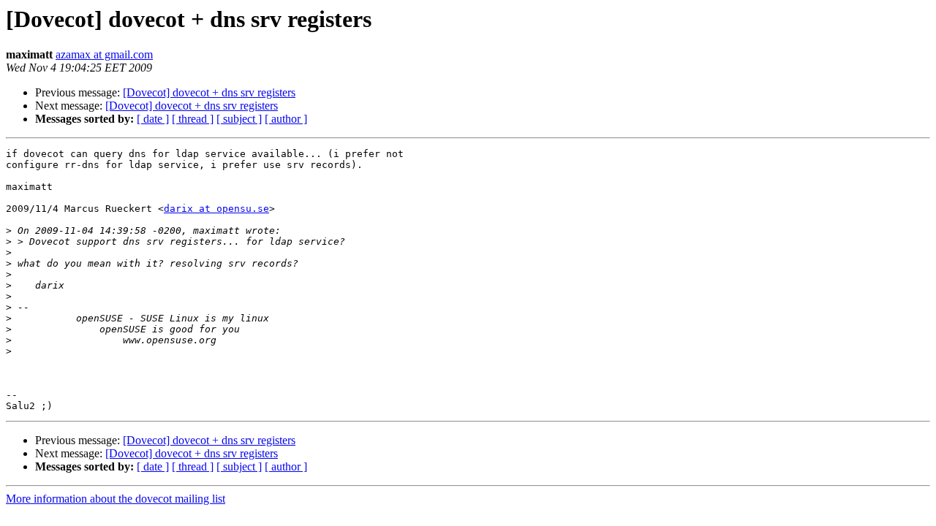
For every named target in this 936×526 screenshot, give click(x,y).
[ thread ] (193, 119)
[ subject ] (239, 119)
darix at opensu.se (216, 208)
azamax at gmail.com (104, 54)
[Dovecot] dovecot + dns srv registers (209, 92)
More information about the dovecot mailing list (115, 498)
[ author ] (286, 119)
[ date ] (153, 119)
